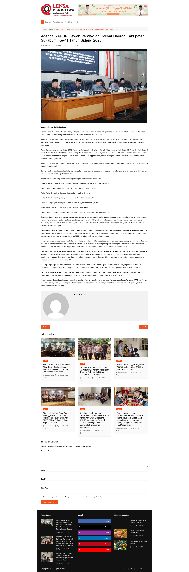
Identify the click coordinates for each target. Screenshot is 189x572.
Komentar (45, 451)
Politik (77, 22)
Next (142, 327)
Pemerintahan (58, 22)
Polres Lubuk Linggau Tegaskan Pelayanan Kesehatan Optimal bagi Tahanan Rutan (130, 366)
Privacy (125, 569)
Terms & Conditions (142, 569)
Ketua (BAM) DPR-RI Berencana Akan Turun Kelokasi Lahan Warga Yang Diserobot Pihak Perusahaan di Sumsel (64, 524)
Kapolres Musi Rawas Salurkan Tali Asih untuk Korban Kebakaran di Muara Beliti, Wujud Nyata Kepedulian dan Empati (65, 541)
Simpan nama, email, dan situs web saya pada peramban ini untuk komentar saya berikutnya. (73, 497)
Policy (131, 569)
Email (43, 479)
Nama (43, 470)
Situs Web (44, 488)
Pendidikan (69, 22)
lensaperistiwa (47, 45)
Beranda (48, 22)
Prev (46, 327)
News (76, 45)
